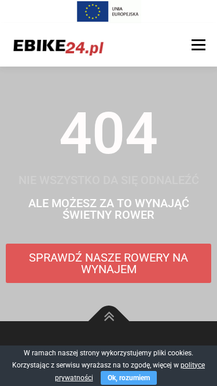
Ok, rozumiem (129, 378)
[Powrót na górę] (108, 321)
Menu (196, 45)
